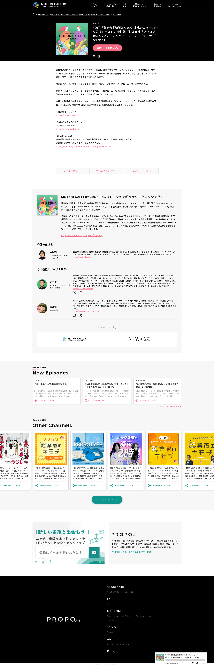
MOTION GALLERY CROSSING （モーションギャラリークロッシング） (80, 14)
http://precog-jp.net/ (82, 257)
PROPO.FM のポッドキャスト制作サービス (131, 551)
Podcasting (112, 616)
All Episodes (127, 591)
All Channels (110, 5)
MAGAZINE (114, 611)
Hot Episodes (127, 616)
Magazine (139, 5)
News (149, 616)
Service (157, 5)
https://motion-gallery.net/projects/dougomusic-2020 (83, 146)
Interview (111, 620)
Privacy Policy (122, 644)
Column (140, 616)
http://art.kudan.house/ (68, 129)
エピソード (117, 14)
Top (94, 5)
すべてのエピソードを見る (168, 406)
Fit (124, 5)
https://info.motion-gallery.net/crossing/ (82, 235)
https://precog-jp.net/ (67, 115)
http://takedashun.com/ (83, 288)
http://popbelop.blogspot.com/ (86, 311)
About (175, 5)
